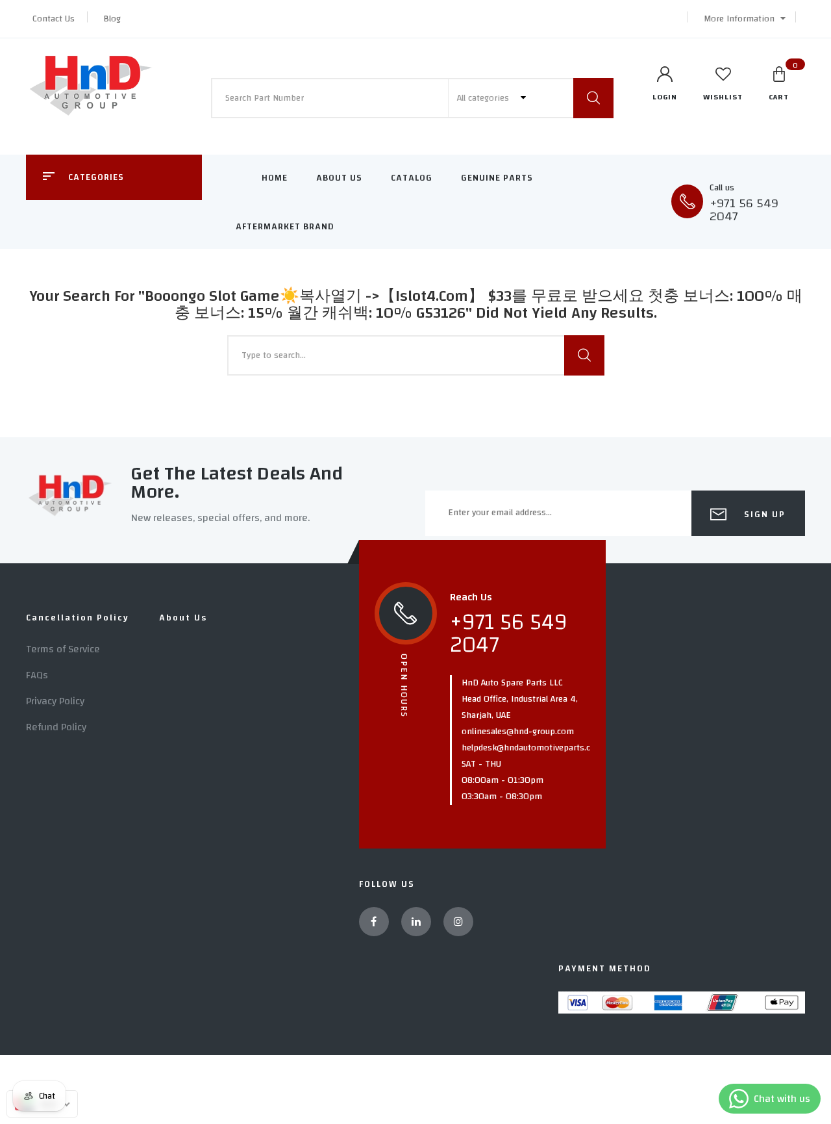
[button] (741, 18)
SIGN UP (763, 514)
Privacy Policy (55, 701)
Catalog (411, 178)
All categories (484, 98)
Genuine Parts (497, 178)
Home (275, 178)
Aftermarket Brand (285, 226)
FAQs (37, 675)
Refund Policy (56, 727)
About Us (339, 178)
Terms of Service (63, 649)
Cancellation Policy (77, 617)
